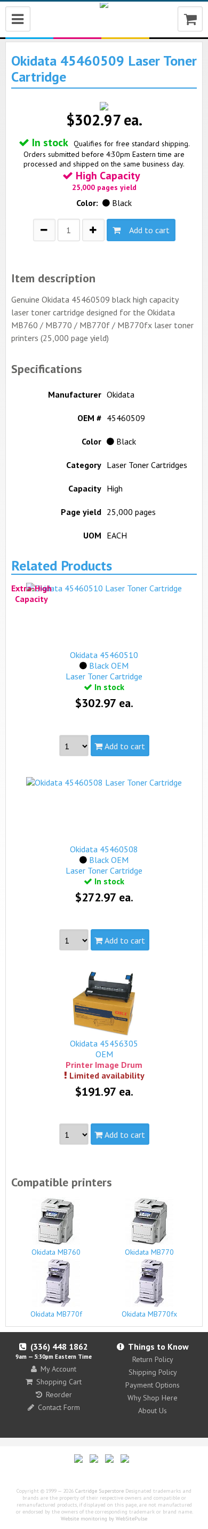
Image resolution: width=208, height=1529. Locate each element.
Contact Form (59, 1407)
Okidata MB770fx (149, 1314)
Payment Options (152, 1385)
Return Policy (152, 1359)
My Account (58, 1369)
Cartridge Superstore (99, 1490)
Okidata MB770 (149, 1252)
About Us (152, 1410)
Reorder (59, 1394)
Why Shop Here (152, 1398)
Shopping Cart (59, 1382)
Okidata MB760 (56, 1252)
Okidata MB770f (56, 1314)
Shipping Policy (153, 1372)
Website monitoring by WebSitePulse (104, 1518)
